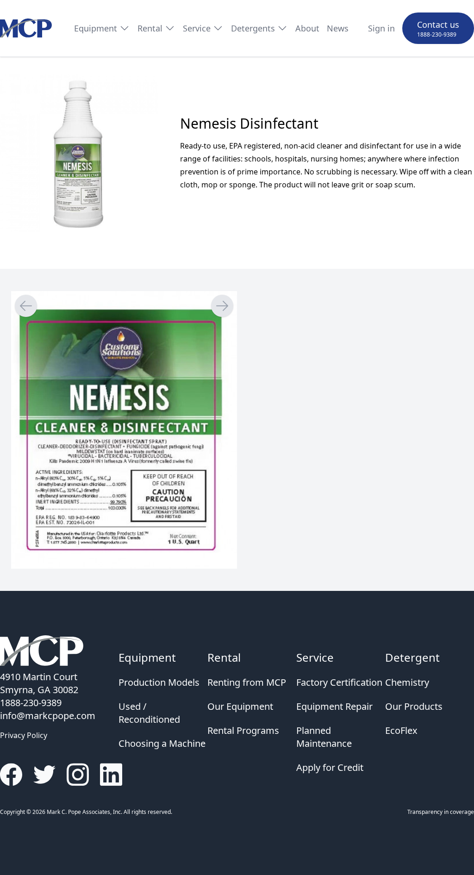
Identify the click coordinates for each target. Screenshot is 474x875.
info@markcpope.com (47, 715)
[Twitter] (44, 774)
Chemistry (407, 682)
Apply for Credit (329, 767)
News (338, 28)
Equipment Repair (334, 706)
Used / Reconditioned (149, 713)
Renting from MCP (246, 682)
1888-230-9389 (436, 34)
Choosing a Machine (162, 743)
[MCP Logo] (26, 28)
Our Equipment (240, 706)
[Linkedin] (111, 774)
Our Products (414, 706)
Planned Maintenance (324, 737)
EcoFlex (401, 730)
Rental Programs (243, 730)
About (307, 28)
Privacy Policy (23, 735)
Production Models (159, 682)
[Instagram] (78, 774)
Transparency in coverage (440, 812)
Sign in (381, 28)
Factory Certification (339, 682)
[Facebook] (11, 774)
